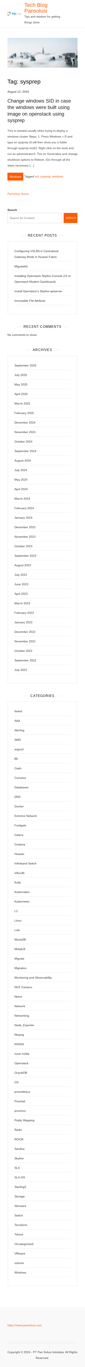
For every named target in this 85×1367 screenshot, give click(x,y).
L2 (16, 911)
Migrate (19, 958)
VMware (19, 1253)
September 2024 (25, 451)
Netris (18, 996)
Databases (21, 787)
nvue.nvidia (21, 1053)
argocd (19, 749)
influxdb (19, 873)
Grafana (19, 844)
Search (12, 210)
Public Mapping (24, 1120)
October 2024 (23, 441)
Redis (18, 1129)
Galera (18, 835)
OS (16, 1082)
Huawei (19, 854)
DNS (17, 796)
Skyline (19, 1158)
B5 (16, 758)
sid (37, 176)
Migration (20, 968)
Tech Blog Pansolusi (35, 8)
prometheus (22, 1091)
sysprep (45, 176)
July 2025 (20, 375)
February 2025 (24, 413)
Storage (19, 1196)
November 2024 (24, 432)
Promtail (19, 1101)
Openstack (21, 1063)
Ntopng (19, 1034)
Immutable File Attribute (29, 300)
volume (19, 1263)
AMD (17, 739)
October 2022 (23, 650)
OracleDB (20, 1072)
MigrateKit (21, 266)
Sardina (19, 1148)
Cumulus (20, 777)
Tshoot (18, 1234)
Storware (20, 1206)
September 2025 (25, 365)
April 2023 (21, 593)
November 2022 (24, 641)
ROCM (18, 1139)
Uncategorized (23, 1244)
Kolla (17, 882)
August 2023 (22, 565)
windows (57, 176)
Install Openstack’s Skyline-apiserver (38, 291)
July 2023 (20, 574)
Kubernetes (22, 901)
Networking (21, 1015)
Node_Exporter (24, 1025)
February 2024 (24, 508)
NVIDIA (19, 1044)
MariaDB (20, 939)
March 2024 (22, 498)
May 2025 (20, 384)
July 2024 (20, 470)
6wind (18, 711)
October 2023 (23, 546)
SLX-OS (19, 1177)
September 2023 (25, 555)
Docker (19, 806)
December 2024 (24, 422)
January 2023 (23, 622)
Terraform (20, 1225)
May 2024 (20, 479)
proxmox (20, 1110)
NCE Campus (23, 987)
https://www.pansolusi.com (24, 1325)
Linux (17, 920)
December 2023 (24, 527)
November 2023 (24, 536)
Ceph (17, 768)
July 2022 (20, 670)
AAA (17, 720)
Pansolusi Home (18, 193)
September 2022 (25, 660)
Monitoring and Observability (33, 977)
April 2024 (21, 489)
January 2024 (23, 517)
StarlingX (20, 1187)
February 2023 (24, 612)
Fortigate (20, 825)
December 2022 (24, 631)
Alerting (19, 730)
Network (19, 1006)
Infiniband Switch (25, 863)
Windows (15, 176)
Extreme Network (25, 816)
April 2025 (21, 394)
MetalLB (19, 949)
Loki (17, 930)
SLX (17, 1167)
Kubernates (22, 892)
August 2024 (22, 460)
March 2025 (22, 403)
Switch (18, 1215)
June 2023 (21, 584)
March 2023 (22, 603)
